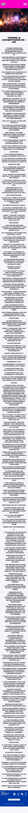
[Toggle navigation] (25, 4)
